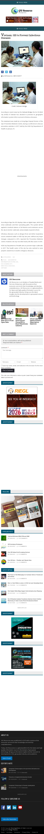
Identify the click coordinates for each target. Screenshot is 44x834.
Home (3, 832)
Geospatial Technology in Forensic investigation (22, 785)
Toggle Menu (22, 2)
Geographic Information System (9, 261)
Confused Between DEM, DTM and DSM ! (19, 536)
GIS (14, 257)
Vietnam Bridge (27, 112)
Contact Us (35, 832)
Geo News (9, 832)
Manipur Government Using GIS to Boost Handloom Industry (22, 322)
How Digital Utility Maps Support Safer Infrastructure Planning (25, 591)
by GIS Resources (7, 76)
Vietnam (4, 268)
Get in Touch (7, 758)
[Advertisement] (22, 154)
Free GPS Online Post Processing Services (19, 552)
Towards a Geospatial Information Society (20, 777)
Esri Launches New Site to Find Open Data (7, 320)
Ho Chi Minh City (6, 264)
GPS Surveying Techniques (15, 544)
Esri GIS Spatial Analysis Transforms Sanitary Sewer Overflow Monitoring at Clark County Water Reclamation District (24, 599)
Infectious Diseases (8, 266)
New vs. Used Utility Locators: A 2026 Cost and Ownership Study (25, 583)
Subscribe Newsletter (9, 819)
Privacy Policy (26, 832)
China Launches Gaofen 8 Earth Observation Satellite (36, 321)
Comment (5, 347)
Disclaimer (17, 832)
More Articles (22, 607)
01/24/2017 (18, 76)
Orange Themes (12, 830)
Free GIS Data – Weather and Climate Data (20, 560)
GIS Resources (14, 279)
